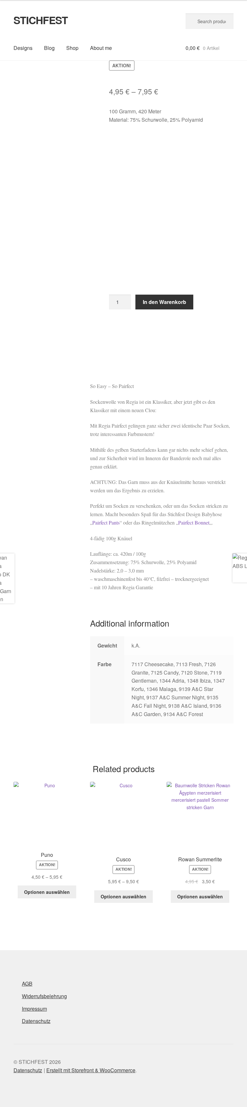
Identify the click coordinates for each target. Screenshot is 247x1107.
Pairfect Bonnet (193, 522)
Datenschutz (36, 1021)
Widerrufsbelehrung (44, 996)
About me (101, 48)
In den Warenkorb (164, 302)
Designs (23, 48)
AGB (27, 983)
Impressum (34, 1008)
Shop (72, 48)
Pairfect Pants (106, 522)
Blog (49, 48)
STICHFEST (41, 20)
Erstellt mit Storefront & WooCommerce (90, 1070)
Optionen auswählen (47, 892)
